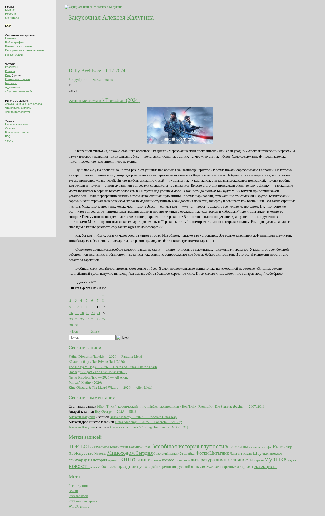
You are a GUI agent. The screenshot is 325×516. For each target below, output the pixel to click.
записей (78, 496)
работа (156, 466)
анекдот (276, 453)
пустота (144, 466)
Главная (10, 9)
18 (82, 313)
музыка (275, 458)
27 (93, 319)
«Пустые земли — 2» (18, 91)
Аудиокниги (12, 87)
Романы (10, 71)
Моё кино (11, 83)
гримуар (76, 459)
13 (93, 306)
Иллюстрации (14, 54)
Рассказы (11, 66)
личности (242, 459)
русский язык (188, 466)
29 (104, 319)
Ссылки (10, 128)
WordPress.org (79, 506)
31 (77, 325)
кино (128, 458)
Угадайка (187, 453)
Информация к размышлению (24, 50)
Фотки (202, 453)
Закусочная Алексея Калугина (111, 17)
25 (82, 319)
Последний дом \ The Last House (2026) (98, 372)
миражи (259, 460)
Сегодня (144, 452)
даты (88, 460)
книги (143, 459)
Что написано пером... (19, 107)
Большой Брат (139, 447)
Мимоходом (121, 452)
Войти (73, 491)
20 (93, 313)
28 (98, 319)
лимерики (182, 460)
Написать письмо (16, 124)
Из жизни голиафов (260, 447)
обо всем (108, 466)
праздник (126, 465)
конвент (156, 460)
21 (98, 313)
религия (169, 466)
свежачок (210, 465)
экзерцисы (265, 465)
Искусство (84, 453)
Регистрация (78, 485)
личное (224, 459)
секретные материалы (236, 466)
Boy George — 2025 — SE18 (116, 411)
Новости (10, 13)
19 (87, 313)
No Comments (102, 79)
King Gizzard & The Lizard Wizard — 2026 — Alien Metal (110, 387)
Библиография (14, 42)
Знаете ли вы (236, 446)
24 (77, 319)
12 (87, 306)
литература (203, 459)
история (100, 459)
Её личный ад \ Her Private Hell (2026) (97, 361)
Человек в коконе (241, 453)
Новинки (10, 38)
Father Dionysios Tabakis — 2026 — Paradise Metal (105, 356)
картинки (113, 460)
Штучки (261, 453)
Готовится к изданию (18, 46)
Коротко (100, 453)
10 (77, 306)
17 (77, 313)
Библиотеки (119, 446)
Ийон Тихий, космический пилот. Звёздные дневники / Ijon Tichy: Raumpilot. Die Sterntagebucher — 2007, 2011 (181, 406)
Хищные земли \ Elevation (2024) (104, 100)
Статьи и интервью (17, 79)
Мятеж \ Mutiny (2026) (85, 382)
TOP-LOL (80, 446)
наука (291, 460)
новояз (94, 467)
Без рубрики (78, 79)
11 (82, 306)
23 (71, 319)
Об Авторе (12, 17)
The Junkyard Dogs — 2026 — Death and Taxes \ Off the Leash (113, 367)
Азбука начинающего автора (23, 103)
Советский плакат (166, 453)
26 (87, 319)
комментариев (83, 501)
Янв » (95, 331)
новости (79, 465)
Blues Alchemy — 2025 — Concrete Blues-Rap (143, 417)
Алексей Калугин (82, 417)
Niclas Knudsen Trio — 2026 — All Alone (98, 377)
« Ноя (73, 331)
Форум (9, 140)
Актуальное (100, 446)
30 (71, 325)
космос (168, 459)
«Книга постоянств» (18, 111)
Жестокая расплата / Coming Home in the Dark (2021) (149, 427)
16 (71, 313)
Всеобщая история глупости (187, 446)
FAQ (8, 136)
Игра (8, 75)
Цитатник (219, 453)
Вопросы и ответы (17, 132)
